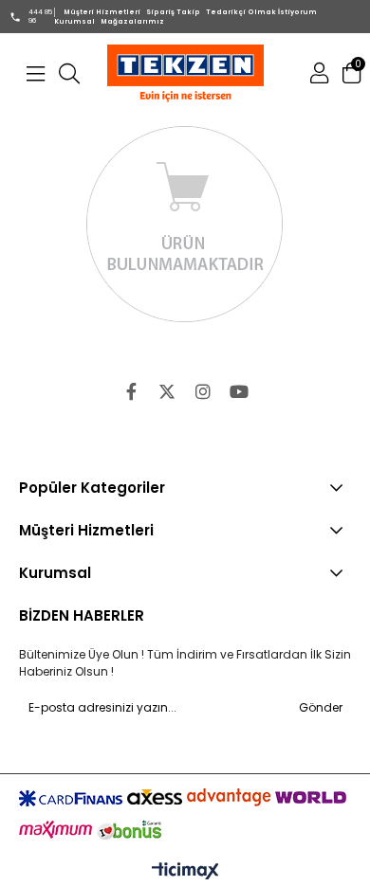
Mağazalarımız (132, 21)
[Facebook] (131, 391)
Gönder (320, 707)
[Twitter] (167, 391)
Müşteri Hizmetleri (102, 12)
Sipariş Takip (173, 12)
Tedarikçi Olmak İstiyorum (261, 12)
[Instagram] (203, 391)
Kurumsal (74, 21)
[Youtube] (239, 391)
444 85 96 (40, 16)
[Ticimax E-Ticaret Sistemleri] (185, 871)
